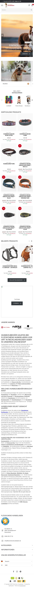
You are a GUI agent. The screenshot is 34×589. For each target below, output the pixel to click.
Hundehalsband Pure (25, 134)
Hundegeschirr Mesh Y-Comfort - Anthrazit (9, 266)
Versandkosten (12, 139)
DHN (21, 501)
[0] (32, 5)
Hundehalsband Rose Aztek (8, 134)
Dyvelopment (22, 585)
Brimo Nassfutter (11, 473)
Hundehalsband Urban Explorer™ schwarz (9, 228)
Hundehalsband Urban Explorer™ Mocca (25, 165)
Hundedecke (4, 394)
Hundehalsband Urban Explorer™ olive (25, 228)
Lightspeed (11, 585)
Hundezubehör (5, 441)
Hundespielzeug (19, 396)
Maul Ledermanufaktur (24, 383)
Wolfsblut (19, 473)
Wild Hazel (30, 446)
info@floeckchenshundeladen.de (13, 540)
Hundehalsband (16, 399)
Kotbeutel (27, 396)
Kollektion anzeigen (16, 280)
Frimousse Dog (11, 442)
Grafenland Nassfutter (14, 474)
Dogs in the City (16, 382)
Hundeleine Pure (9, 163)
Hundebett (14, 394)
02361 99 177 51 (9, 536)
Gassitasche (11, 398)
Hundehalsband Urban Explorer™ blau (9, 196)
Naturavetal (4, 474)
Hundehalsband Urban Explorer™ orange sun (25, 196)
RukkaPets (6, 446)
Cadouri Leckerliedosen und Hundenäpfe (12, 444)
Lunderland (4, 503)
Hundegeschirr (5, 399)
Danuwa (25, 501)
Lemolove (12, 383)
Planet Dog (15, 385)
